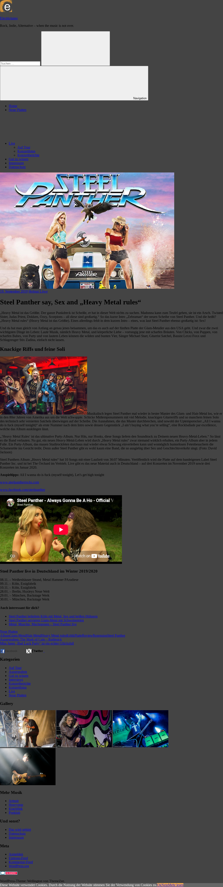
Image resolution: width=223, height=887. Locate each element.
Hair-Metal (33, 635)
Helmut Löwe (38, 291)
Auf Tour (23, 147)
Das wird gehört (20, 829)
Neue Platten (17, 110)
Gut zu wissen (18, 159)
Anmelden (16, 854)
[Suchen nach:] (20, 63)
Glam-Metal (18, 635)
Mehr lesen (175, 885)
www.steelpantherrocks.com (19, 482)
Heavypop (16, 805)
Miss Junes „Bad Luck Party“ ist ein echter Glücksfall (37, 643)
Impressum (16, 163)
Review (87, 635)
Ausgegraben (18, 672)
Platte (78, 635)
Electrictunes (9, 18)
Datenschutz (17, 167)
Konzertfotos (26, 151)
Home (13, 106)
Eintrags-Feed (18, 858)
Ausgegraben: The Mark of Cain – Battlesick (31, 639)
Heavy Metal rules (53, 635)
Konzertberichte (28, 155)
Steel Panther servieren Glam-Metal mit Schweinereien (46, 620)
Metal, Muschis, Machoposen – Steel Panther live (43, 624)
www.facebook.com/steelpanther (22, 489)
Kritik (70, 635)
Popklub (14, 812)
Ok (159, 885)
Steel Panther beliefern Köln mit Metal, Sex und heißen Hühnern (53, 616)
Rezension (100, 635)
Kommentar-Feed (21, 862)
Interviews (16, 679)
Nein (164, 885)
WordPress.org (19, 866)
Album (5, 635)
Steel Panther (116, 635)
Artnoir (14, 801)
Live (12, 143)
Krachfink (16, 808)
